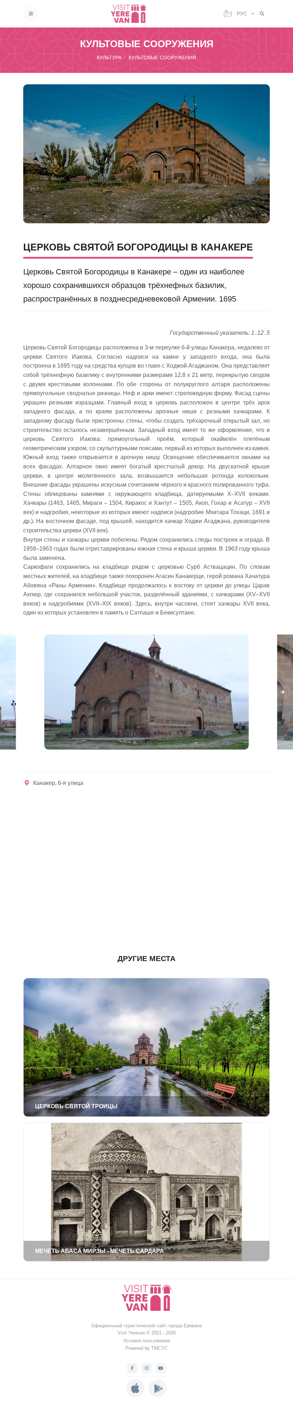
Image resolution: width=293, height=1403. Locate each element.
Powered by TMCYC (146, 1348)
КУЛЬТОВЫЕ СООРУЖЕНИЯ (162, 57)
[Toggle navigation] (31, 13)
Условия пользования (146, 1340)
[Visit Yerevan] (131, 14)
